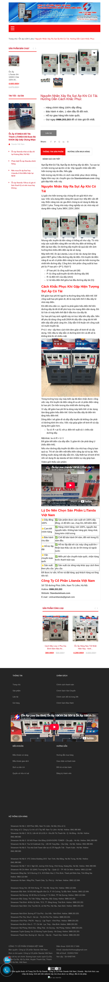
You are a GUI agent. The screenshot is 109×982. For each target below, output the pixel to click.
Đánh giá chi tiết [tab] (51, 159)
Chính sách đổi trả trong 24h (67, 697)
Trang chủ (13, 39)
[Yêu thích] (94, 53)
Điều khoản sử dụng (20, 755)
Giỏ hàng (16, 703)
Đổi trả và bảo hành (64, 767)
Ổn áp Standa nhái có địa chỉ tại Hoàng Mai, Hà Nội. (23, 153)
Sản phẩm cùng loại (53, 608)
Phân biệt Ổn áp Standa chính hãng (23, 162)
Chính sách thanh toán (65, 685)
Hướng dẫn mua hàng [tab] (79, 152)
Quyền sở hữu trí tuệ (21, 773)
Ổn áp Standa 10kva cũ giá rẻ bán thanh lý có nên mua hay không (23, 185)
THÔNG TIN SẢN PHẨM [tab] (53, 152)
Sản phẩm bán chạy (19, 48)
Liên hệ (15, 697)
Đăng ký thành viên (63, 773)
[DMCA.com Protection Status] (54, 968)
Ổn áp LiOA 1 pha (26, 39)
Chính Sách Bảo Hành (65, 703)
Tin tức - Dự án (16, 96)
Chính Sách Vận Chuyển (66, 691)
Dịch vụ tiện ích (19, 767)
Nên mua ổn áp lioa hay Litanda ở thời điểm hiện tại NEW (22, 173)
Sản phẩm (16, 691)
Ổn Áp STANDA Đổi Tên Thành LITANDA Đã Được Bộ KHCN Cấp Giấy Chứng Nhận (22, 137)
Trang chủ (16, 685)
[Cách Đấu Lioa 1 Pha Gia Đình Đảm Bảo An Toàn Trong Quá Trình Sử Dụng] (55, 628)
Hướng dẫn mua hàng (64, 755)
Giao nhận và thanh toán (65, 761)
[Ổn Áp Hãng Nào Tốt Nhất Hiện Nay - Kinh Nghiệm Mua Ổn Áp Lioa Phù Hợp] (85, 628)
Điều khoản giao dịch (21, 761)
